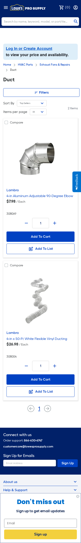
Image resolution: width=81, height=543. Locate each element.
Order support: (22, 440)
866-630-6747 (33, 440)
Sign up (40, 534)
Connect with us (17, 435)
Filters (43, 92)
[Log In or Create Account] (76, 7)
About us (10, 482)
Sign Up (68, 463)
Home (7, 64)
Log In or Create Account (29, 48)
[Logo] (28, 7)
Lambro (12, 190)
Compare (16, 122)
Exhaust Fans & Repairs (55, 64)
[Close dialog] (78, 496)
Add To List (43, 249)
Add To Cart (40, 236)
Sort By (8, 103)
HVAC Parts (25, 64)
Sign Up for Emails (18, 456)
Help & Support (15, 490)
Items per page (15, 112)
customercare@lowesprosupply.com (28, 446)
